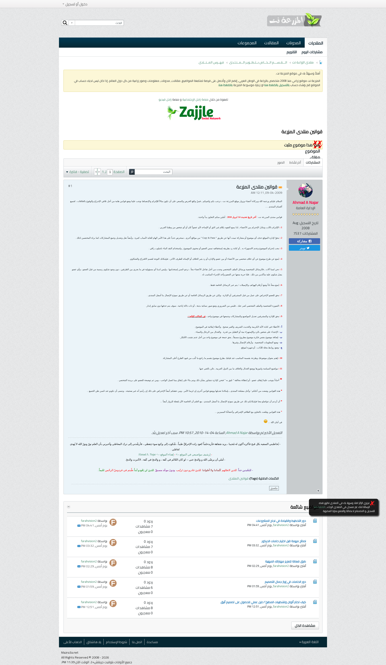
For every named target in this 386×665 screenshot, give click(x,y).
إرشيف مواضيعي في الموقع (193, 454)
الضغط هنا (319, 506)
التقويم (292, 52)
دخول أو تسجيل (76, 4)
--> (158, 454)
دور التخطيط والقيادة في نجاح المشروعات (281, 520)
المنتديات (315, 43)
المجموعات (247, 42)
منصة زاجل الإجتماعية (195, 99)
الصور (281, 162)
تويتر (303, 248)
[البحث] (65, 23)
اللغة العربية (310, 642)
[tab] (313, 162)
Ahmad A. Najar (147, 454)
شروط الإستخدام (116, 642)
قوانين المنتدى (238, 478)
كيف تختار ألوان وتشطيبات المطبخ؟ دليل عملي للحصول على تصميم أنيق (263, 602)
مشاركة (302, 241)
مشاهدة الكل (305, 625)
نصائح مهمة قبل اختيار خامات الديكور (284, 541)
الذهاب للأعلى (72, 642)
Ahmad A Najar (237, 432)
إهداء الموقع (167, 454)
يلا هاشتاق (93, 642)
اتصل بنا (137, 642)
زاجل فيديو (165, 99)
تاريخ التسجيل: (309, 223)
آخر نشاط (295, 162)
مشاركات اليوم (312, 52)
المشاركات (313, 162)
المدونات (293, 42)
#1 (70, 186)
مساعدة (152, 642)
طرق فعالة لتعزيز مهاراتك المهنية (285, 561)
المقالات (271, 42)
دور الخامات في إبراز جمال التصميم (285, 581)
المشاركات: (310, 233)
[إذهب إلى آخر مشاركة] (79, 526)
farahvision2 (281, 525)
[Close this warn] (372, 503)
